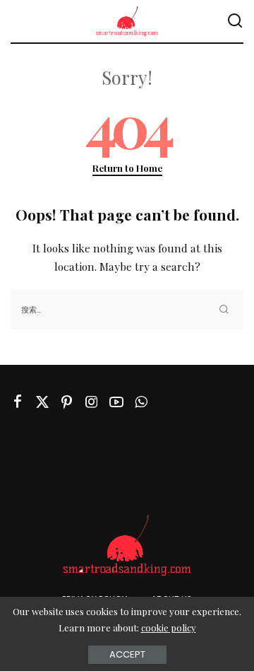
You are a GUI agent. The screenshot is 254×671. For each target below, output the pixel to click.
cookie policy (168, 628)
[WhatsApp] (141, 402)
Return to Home (127, 168)
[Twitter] (42, 402)
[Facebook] (18, 402)
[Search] (234, 21)
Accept (127, 654)
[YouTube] (116, 402)
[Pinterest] (67, 402)
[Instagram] (92, 402)
